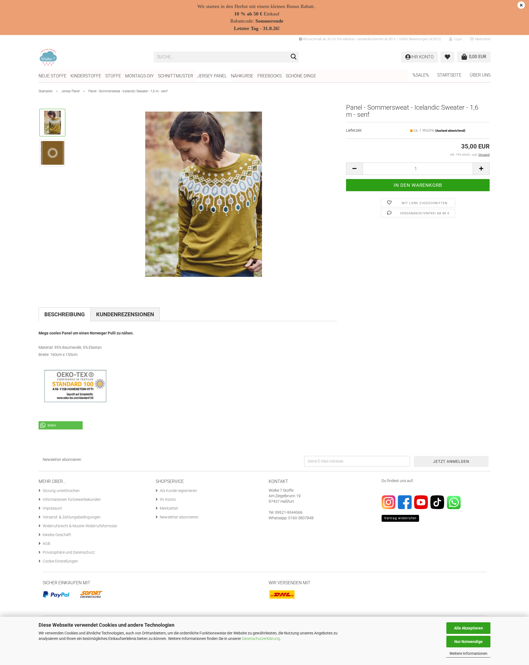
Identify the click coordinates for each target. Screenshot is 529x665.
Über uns (480, 75)
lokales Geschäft (57, 534)
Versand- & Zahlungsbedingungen (72, 517)
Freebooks (269, 76)
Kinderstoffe (86, 76)
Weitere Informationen (468, 653)
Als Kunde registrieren (178, 490)
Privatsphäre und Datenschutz (69, 552)
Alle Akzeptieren (468, 628)
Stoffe (113, 76)
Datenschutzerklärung (261, 638)
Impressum (52, 508)
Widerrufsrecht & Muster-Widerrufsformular (80, 526)
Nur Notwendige (468, 641)
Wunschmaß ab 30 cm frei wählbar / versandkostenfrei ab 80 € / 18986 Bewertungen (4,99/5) (371, 39)
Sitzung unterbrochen (61, 490)
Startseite (449, 75)
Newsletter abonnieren (179, 517)
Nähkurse (242, 76)
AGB (46, 543)
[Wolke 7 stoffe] (92, 57)
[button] (354, 169)
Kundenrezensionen (125, 314)
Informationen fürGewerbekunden (72, 499)
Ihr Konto (168, 499)
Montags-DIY (139, 76)
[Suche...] (293, 57)
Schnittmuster (175, 76)
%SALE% (420, 75)
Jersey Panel (212, 76)
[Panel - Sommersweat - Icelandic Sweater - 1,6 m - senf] (203, 194)
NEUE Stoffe (52, 76)
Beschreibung (64, 314)
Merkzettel (482, 39)
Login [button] (457, 39)
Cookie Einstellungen (60, 561)
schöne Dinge (301, 76)
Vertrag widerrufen (400, 518)
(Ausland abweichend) (450, 131)
